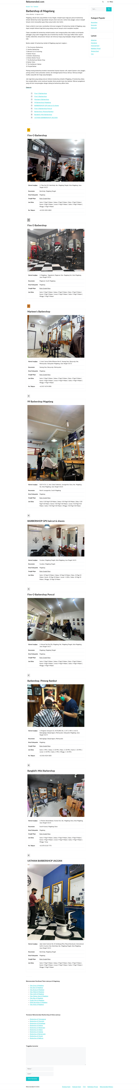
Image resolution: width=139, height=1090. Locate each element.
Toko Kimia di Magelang (37, 1004)
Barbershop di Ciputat (36, 1036)
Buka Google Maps (45, 198)
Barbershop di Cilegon (36, 1030)
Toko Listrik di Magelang (37, 994)
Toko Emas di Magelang (37, 985)
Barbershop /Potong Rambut (43, 111)
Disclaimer (94, 43)
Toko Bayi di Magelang (36, 987)
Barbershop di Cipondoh (37, 1021)
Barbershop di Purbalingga (37, 1023)
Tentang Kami (95, 51)
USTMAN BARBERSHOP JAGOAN (46, 117)
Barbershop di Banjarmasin (38, 1034)
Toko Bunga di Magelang (37, 990)
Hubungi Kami (95, 45)
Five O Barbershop (40, 96)
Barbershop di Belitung (36, 1038)
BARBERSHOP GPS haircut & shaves (46, 105)
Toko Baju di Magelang (36, 998)
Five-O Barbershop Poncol (43, 108)
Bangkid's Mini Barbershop (43, 114)
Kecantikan (94, 22)
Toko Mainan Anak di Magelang (39, 996)
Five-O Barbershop (40, 93)
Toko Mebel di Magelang (37, 992)
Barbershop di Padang (36, 1025)
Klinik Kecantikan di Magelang (38, 1002)
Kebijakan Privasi (96, 48)
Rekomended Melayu (106, 1087)
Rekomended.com (35, 2)
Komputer (94, 25)
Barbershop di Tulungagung (38, 1019)
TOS (92, 54)
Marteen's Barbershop (41, 99)
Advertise (93, 40)
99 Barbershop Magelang (42, 102)
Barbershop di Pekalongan (37, 1027)
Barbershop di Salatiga (36, 1032)
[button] (103, 2)
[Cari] (109, 9)
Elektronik (94, 28)
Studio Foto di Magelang (37, 1000)
